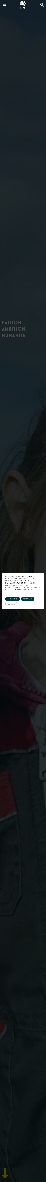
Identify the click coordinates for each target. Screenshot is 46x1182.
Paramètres (11, 604)
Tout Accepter (13, 599)
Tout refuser (27, 599)
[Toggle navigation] (3, 2)
